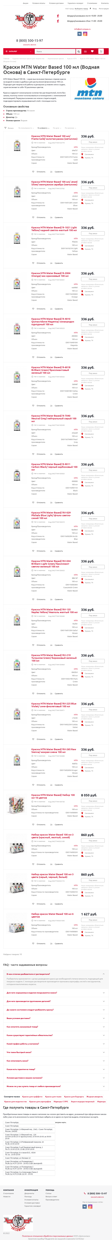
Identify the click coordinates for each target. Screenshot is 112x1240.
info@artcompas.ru (82, 29)
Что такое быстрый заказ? (19, 1052)
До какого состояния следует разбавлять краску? (30, 1009)
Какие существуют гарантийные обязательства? (30, 1035)
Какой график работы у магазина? (23, 1043)
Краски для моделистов (15, 1101)
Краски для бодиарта (74, 1096)
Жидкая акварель (94, 1096)
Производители (52, 1199)
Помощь (50, 1190)
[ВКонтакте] (79, 34)
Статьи (48, 1193)
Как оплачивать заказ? (17, 1060)
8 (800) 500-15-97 (29, 40)
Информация (31, 1190)
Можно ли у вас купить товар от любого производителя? (34, 1086)
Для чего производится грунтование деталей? (29, 1001)
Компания (8, 1190)
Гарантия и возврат (75, 3)
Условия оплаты (38, 3)
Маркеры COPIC (61, 1101)
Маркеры (101, 1101)
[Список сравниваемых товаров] (86, 52)
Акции (25, 3)
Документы (29, 1193)
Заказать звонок (29, 45)
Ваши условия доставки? (18, 1018)
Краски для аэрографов (40, 1101)
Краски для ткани (53, 1096)
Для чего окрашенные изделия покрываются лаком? (32, 992)
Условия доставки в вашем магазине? (24, 1077)
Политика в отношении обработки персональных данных (47, 1236)
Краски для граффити (32, 1096)
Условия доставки (56, 3)
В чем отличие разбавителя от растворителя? (28, 974)
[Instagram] (85, 34)
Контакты (105, 3)
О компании (92, 3)
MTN (76, 147)
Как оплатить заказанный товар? (22, 1026)
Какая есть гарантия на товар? (21, 1069)
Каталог (13, 51)
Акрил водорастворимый (83, 1101)
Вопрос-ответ (51, 1196)
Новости (6, 1196)
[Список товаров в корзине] (101, 53)
